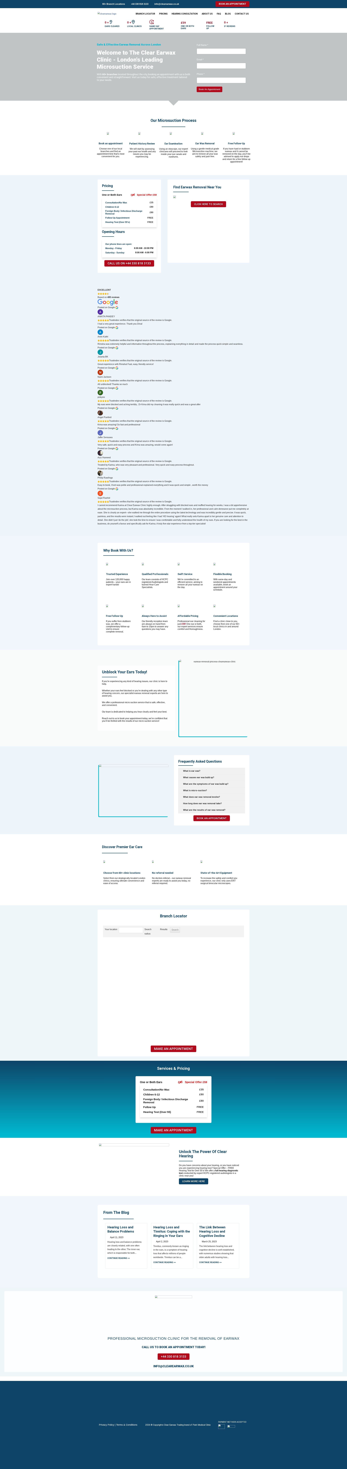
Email (200, 59)
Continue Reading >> (118, 1258)
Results (163, 929)
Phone (200, 74)
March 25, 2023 (209, 1241)
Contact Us (242, 13)
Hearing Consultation (185, 13)
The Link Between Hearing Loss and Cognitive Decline (212, 1231)
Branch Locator (145, 13)
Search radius (147, 931)
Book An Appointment (209, 89)
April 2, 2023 (162, 1241)
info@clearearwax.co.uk (173, 1366)
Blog (228, 13)
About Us (207, 13)
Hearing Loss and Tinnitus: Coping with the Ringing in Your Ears (171, 1231)
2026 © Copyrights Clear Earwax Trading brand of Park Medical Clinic (178, 1425)
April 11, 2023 (116, 1237)
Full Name (202, 45)
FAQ (219, 13)
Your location (111, 929)
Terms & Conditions (126, 1424)
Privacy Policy (106, 1424)
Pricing (163, 13)
